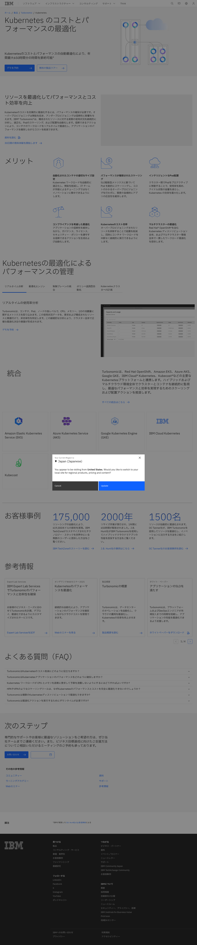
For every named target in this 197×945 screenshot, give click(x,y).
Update (104, 485)
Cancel (58, 485)
